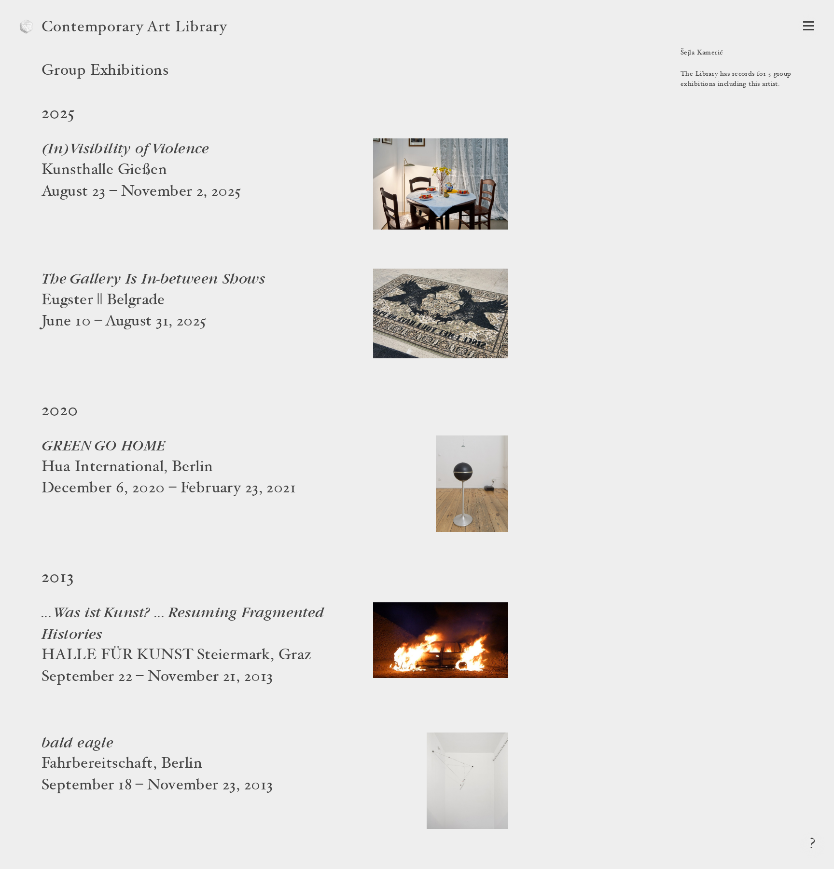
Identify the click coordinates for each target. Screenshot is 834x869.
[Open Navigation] (808, 25)
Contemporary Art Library (134, 28)
